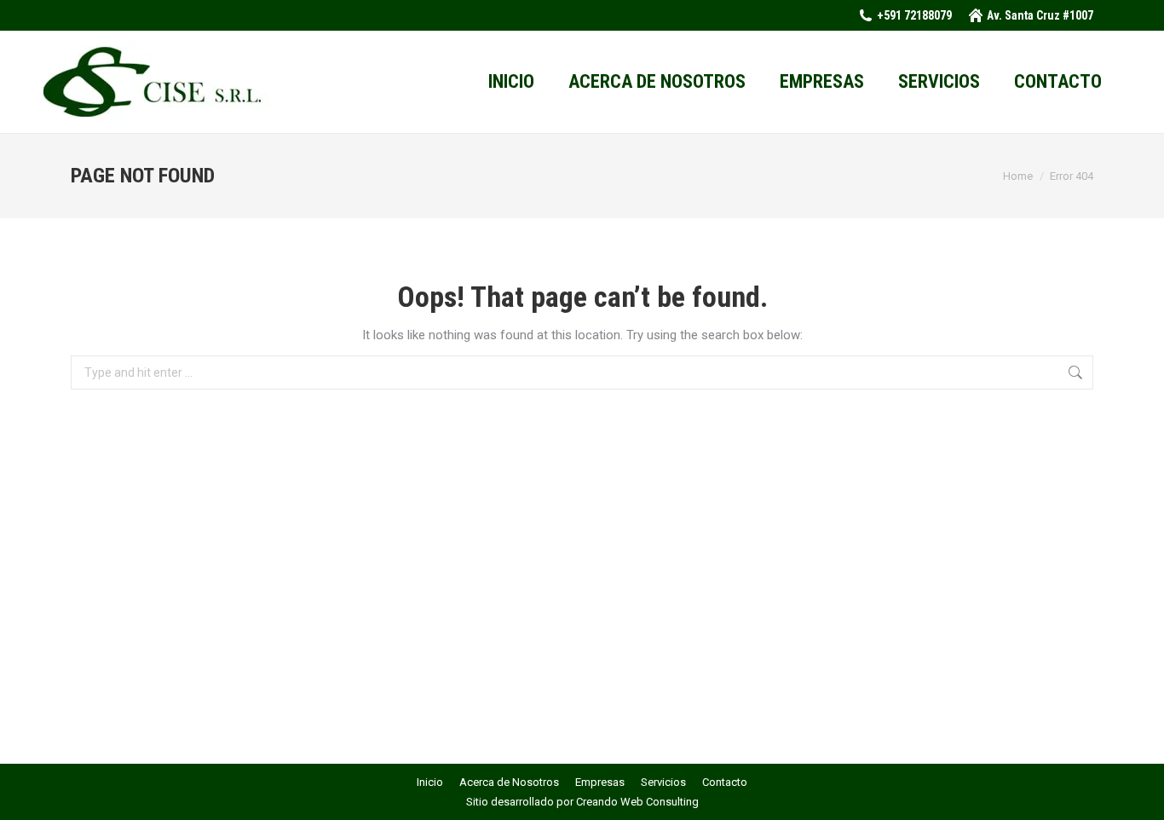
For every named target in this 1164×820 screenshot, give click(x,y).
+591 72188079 (914, 15)
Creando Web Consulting (637, 801)
